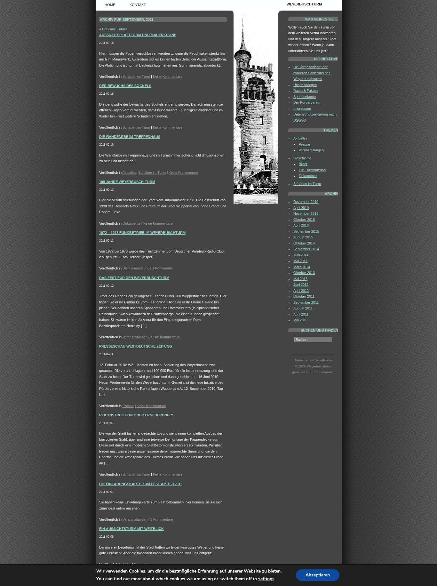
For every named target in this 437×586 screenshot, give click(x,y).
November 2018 (305, 213)
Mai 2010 (300, 320)
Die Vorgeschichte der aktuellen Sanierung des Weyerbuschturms (311, 73)
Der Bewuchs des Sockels (125, 86)
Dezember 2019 (305, 202)
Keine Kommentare (167, 76)
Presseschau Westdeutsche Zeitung (135, 346)
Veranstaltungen (135, 337)
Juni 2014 (300, 255)
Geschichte (302, 158)
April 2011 (300, 314)
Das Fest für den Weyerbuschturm (134, 278)
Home (110, 5)
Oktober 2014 (304, 243)
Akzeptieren (318, 575)
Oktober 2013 (304, 273)
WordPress (323, 360)
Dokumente (131, 223)
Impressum (302, 108)
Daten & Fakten (305, 90)
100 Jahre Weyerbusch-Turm (127, 182)
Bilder (303, 164)
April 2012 (301, 291)
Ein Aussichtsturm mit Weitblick (131, 529)
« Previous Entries (113, 29)
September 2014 (306, 249)
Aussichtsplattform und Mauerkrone (137, 35)
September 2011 (306, 302)
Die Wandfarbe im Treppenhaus (129, 137)
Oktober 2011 (303, 296)
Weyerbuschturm (304, 4)
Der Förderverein (306, 102)
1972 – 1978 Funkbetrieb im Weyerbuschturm (142, 233)
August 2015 (303, 237)
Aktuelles (129, 172)
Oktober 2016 (304, 219)
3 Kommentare (161, 519)
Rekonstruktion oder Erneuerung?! (136, 415)
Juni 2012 (300, 284)
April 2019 (301, 208)
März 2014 (301, 267)
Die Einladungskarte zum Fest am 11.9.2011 (140, 484)
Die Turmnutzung (136, 268)
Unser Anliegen (305, 85)
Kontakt (138, 5)
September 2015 (306, 231)
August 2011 (303, 308)
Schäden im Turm (136, 76)
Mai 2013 (300, 279)
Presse (128, 406)
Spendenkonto (304, 97)
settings (266, 579)
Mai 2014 (300, 261)
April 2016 (301, 225)
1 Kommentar (162, 268)
